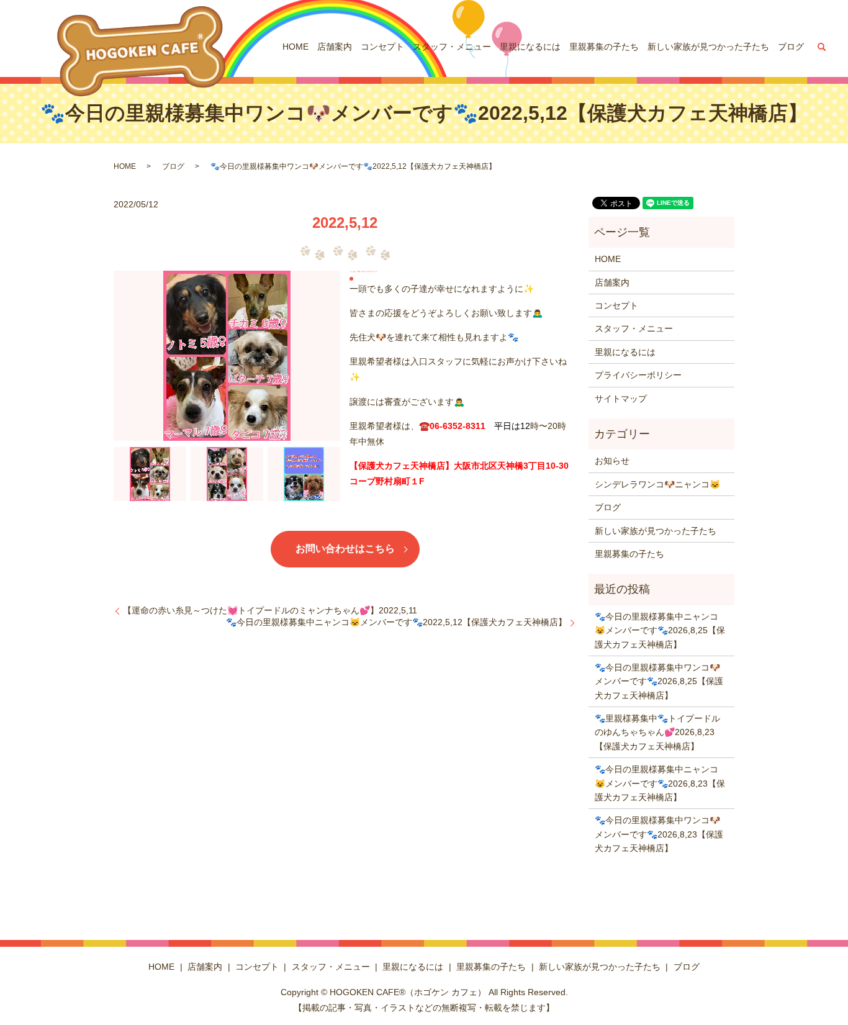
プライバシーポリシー (638, 375)
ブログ (791, 47)
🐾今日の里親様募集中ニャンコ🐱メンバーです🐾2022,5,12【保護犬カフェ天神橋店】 (396, 622)
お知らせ (612, 461)
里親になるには (530, 47)
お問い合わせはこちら (345, 548)
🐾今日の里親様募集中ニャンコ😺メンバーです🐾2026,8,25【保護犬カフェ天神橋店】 (660, 630)
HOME (295, 47)
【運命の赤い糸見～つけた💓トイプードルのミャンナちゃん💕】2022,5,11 (270, 610)
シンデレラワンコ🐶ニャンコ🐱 (657, 484)
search (822, 46)
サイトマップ (621, 399)
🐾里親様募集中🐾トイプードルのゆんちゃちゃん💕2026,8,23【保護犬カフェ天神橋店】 (657, 732)
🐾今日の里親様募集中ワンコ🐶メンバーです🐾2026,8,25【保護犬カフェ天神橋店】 (659, 681)
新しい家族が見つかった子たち (708, 47)
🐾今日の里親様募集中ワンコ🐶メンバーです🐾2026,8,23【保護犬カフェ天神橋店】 (659, 834)
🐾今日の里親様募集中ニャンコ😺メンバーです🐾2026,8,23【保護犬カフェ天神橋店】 (660, 783)
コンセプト (382, 47)
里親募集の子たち (604, 47)
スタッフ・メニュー (452, 47)
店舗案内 (334, 47)
